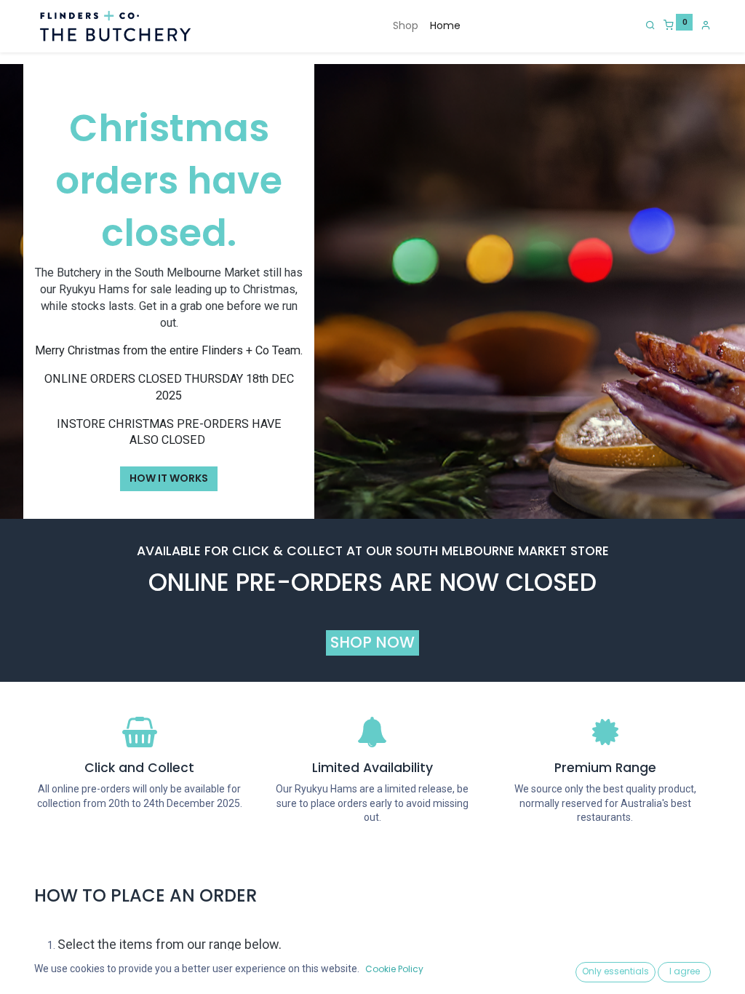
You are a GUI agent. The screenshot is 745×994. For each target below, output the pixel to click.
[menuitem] (405, 26)
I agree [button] (684, 971)
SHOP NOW (372, 642)
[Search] (650, 25)
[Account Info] (706, 25)
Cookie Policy (394, 969)
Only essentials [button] (615, 971)
